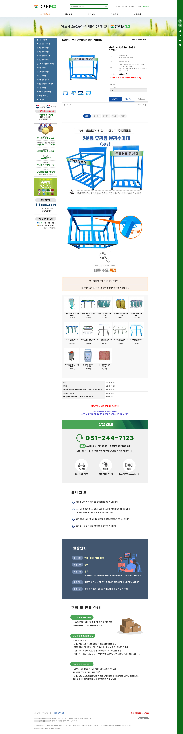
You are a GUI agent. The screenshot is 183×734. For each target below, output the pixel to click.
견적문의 (114, 14)
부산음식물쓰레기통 (43, 44)
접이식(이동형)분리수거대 (45, 64)
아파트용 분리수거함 (43, 56)
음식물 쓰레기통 (42, 40)
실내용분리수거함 (43, 48)
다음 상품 (141, 104)
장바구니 (128, 99)
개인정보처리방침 (59, 713)
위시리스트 (141, 99)
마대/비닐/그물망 (42, 96)
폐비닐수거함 (41, 76)
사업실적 (91, 14)
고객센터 (137, 14)
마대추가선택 (113, 87)
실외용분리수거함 (43, 52)
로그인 (118, 6)
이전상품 (68, 104)
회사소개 (68, 14)
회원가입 (124, 6)
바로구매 (115, 99)
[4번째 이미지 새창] (88, 93)
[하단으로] (180, 25)
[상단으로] (180, 21)
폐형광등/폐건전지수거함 (45, 84)
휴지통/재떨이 (41, 68)
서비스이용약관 (46, 713)
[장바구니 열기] (180, 35)
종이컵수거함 (41, 88)
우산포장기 (40, 100)
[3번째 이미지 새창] (80, 93)
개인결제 (139, 6)
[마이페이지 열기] (180, 31)
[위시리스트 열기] (180, 45)
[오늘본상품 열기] (180, 40)
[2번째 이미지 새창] (73, 93)
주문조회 (131, 6)
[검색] (106, 6)
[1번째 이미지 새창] (65, 93)
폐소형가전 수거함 (43, 80)
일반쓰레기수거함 (43, 72)
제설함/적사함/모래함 (44, 92)
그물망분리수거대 (43, 60)
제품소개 (47, 14)
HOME (133, 39)
